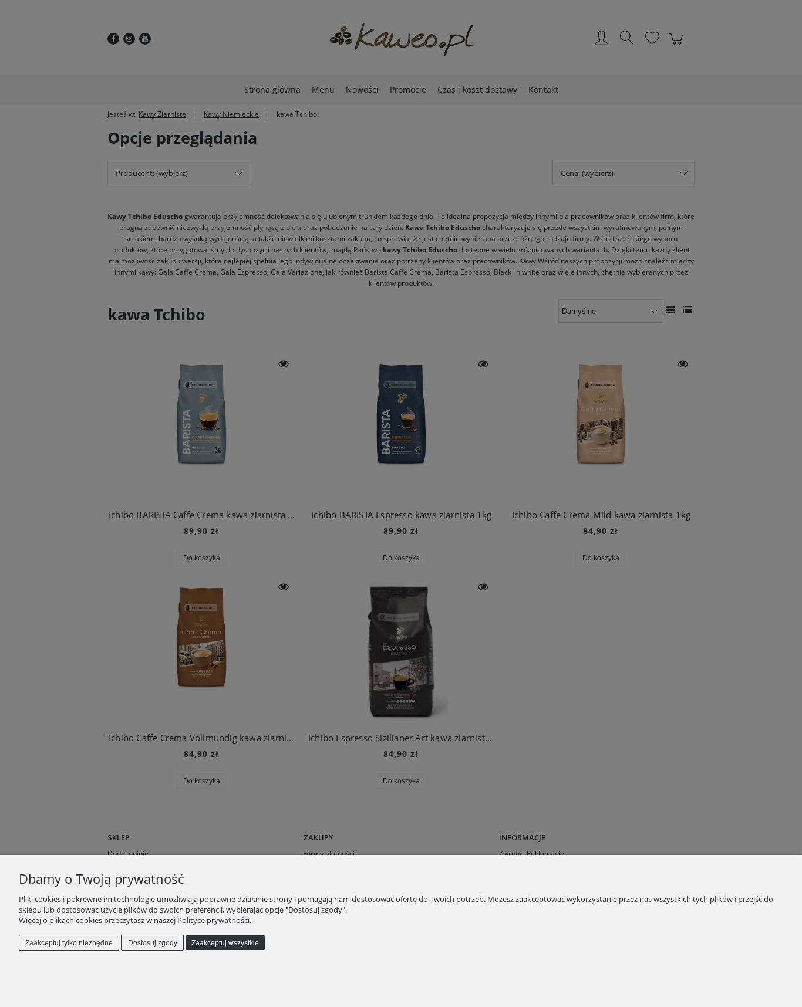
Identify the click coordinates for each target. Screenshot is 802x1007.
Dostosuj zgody (152, 943)
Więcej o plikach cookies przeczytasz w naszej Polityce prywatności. (135, 920)
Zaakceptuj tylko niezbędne (69, 943)
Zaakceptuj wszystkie (225, 943)
